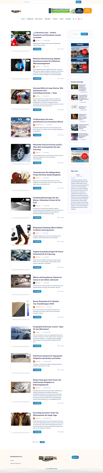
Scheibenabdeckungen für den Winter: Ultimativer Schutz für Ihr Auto (46, 200)
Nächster (42, 442)
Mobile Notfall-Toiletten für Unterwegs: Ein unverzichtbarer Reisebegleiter (82, 87)
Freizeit (61, 19)
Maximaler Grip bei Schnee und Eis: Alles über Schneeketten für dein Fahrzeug (47, 147)
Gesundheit (47, 19)
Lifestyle (55, 19)
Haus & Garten (38, 19)
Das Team (75, 457)
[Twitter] (76, 19)
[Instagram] (79, 19)
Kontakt (12, 460)
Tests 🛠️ (23, 19)
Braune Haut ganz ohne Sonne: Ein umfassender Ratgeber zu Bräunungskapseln (47, 382)
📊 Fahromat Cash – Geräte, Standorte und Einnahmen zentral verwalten (47, 35)
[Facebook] (74, 19)
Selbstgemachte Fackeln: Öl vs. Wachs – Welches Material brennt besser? (83, 117)
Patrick (78, 174)
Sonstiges (68, 19)
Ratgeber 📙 (30, 19)
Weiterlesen (37, 49)
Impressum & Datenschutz (15, 463)
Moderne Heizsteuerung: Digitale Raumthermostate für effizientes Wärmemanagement (46, 61)
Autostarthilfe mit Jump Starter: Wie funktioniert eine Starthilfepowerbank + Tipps (84, 98)
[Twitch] (81, 19)
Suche (78, 2)
